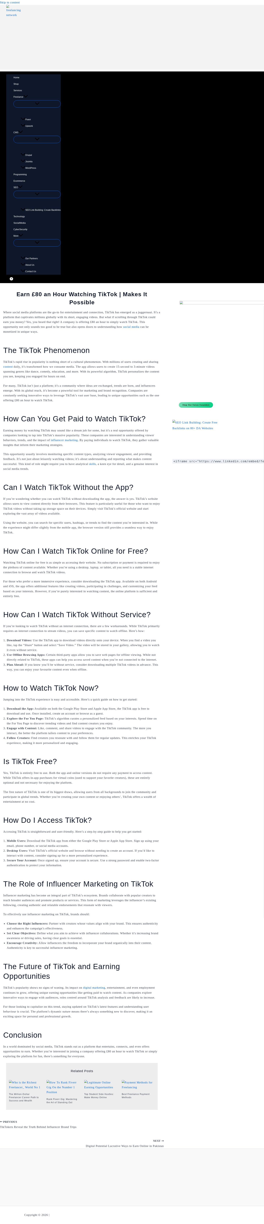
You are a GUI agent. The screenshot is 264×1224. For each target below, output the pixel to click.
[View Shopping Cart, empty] (9, 280)
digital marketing (94, 987)
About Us (29, 265)
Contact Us (30, 271)
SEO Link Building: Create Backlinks (43, 210)
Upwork (29, 126)
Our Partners (31, 258)
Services (17, 90)
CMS (15, 132)
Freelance (18, 97)
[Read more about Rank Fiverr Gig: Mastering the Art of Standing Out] (63, 1092)
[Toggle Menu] (37, 104)
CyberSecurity (20, 229)
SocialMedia (19, 223)
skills (92, 464)
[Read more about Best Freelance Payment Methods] (138, 1087)
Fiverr (28, 119)
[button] (25, 97)
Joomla (29, 161)
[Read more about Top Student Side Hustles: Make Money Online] (100, 1087)
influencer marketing (64, 440)
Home (16, 77)
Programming (20, 174)
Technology (19, 216)
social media (131, 326)
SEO (15, 187)
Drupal (28, 155)
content (8, 366)
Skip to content (10, 2)
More (15, 236)
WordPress (30, 168)
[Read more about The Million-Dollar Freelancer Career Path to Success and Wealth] (25, 1087)
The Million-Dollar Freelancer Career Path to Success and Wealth (24, 1097)
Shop (16, 84)
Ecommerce (19, 181)
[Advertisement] (132, 44)
